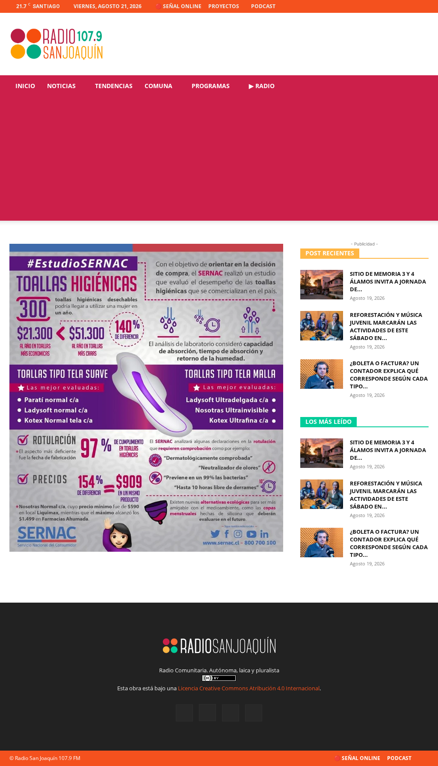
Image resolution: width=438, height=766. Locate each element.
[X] (408, 6)
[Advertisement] (219, 161)
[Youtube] (422, 6)
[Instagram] (394, 6)
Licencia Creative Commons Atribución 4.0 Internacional (249, 688)
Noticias (61, 86)
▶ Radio (262, 86)
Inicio (25, 86)
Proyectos (223, 6)
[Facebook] (379, 6)
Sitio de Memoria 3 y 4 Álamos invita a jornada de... (388, 281)
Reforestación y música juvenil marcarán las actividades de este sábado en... (386, 326)
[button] (418, 87)
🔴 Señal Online (178, 6)
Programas (211, 86)
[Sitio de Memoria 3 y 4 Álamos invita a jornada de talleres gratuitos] (321, 284)
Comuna (158, 86)
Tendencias (114, 86)
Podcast (263, 6)
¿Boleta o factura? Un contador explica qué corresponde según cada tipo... (389, 374)
